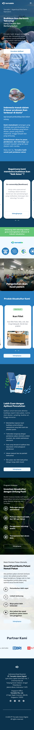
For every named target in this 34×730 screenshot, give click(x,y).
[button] (13, 65)
